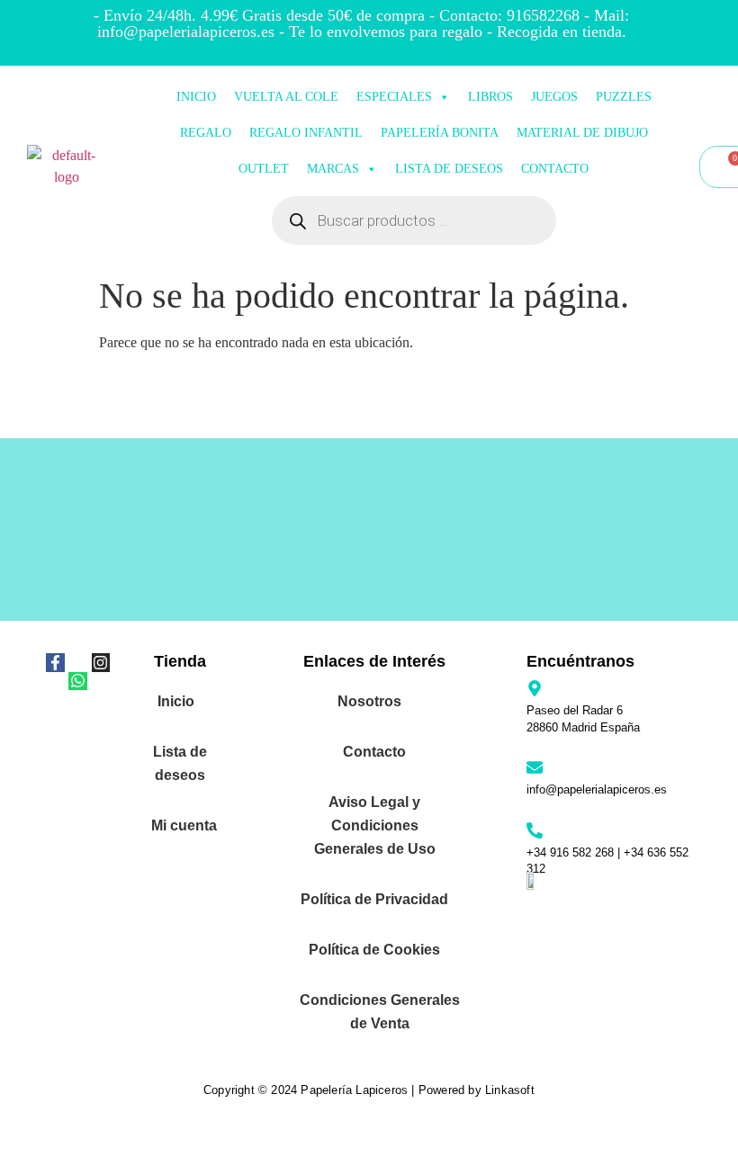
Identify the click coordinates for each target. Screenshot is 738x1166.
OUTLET (263, 168)
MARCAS (333, 168)
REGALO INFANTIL (306, 132)
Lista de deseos (180, 763)
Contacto (374, 751)
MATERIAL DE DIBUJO (582, 132)
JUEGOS (554, 96)
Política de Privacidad (374, 899)
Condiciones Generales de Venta (380, 1011)
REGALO (205, 132)
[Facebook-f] (55, 662)
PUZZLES (624, 96)
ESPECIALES (394, 96)
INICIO (196, 96)
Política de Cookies (374, 949)
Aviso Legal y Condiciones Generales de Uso (375, 825)
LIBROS (490, 96)
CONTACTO (555, 168)
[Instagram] (101, 662)
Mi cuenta (184, 825)
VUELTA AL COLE (286, 96)
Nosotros (369, 701)
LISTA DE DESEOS (449, 168)
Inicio (176, 701)
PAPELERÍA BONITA (440, 132)
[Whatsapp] (77, 681)
